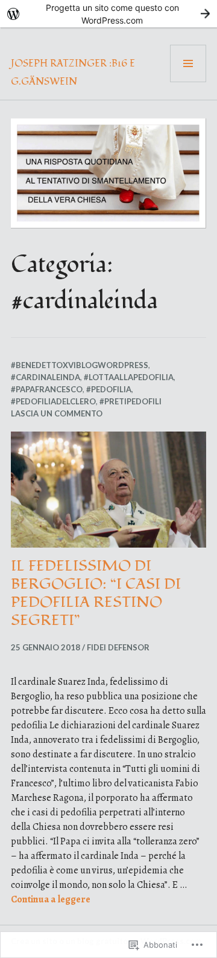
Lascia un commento (56, 413)
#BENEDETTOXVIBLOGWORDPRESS (79, 365)
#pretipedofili (130, 401)
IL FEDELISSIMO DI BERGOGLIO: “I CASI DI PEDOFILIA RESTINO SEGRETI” (96, 592)
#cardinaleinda (45, 377)
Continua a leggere (50, 899)
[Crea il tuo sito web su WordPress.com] (108, 13)
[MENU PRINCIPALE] (188, 63)
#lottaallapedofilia (129, 377)
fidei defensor (118, 647)
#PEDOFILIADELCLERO (53, 401)
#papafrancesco (47, 389)
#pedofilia (108, 389)
